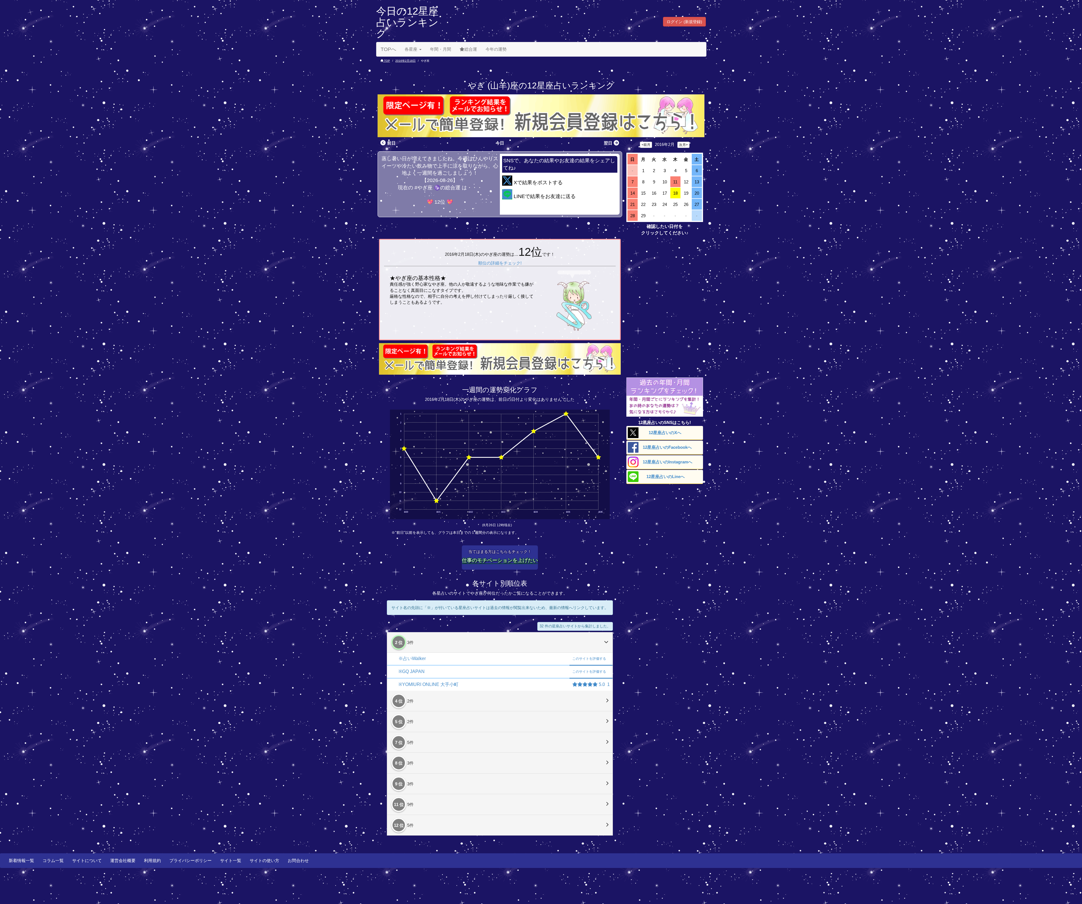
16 (654, 193)
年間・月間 (440, 49)
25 (675, 204)
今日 (500, 143)
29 (643, 215)
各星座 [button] (411, 49)
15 (643, 193)
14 (632, 193)
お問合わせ (298, 860)
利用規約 (152, 860)
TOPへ (388, 49)
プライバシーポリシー (190, 860)
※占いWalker (412, 658)
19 (686, 193)
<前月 (646, 145)
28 (632, 215)
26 (686, 204)
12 (686, 181)
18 (675, 193)
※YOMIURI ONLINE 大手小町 (428, 684)
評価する (589, 659)
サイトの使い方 (264, 860)
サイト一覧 (230, 860)
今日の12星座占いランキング (407, 22)
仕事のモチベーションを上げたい (500, 560)
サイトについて (87, 860)
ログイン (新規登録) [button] (684, 21)
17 (664, 193)
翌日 (608, 143)
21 (632, 204)
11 (675, 181)
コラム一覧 (53, 860)
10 (664, 181)
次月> (683, 145)
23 (654, 204)
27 (697, 204)
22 (643, 204)
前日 (391, 143)
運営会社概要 (123, 860)
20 (697, 193)
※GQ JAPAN (411, 671)
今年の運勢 (496, 49)
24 (664, 204)
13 (697, 181)
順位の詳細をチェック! (500, 263)
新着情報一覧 (21, 860)
